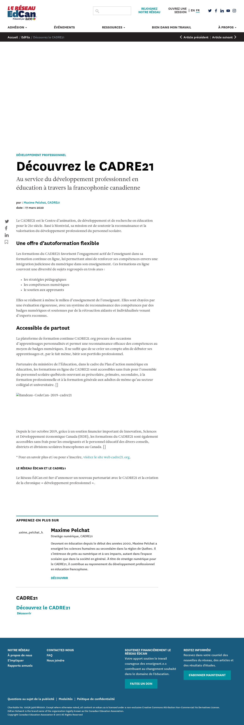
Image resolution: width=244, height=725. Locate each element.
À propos (226, 27)
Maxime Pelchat (35, 202)
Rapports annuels (20, 665)
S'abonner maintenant (207, 674)
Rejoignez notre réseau (149, 10)
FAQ (49, 654)
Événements (64, 27)
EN (193, 9)
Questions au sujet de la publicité (31, 698)
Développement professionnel (41, 154)
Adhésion (16, 27)
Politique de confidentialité (96, 698)
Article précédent (195, 36)
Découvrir (59, 577)
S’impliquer (16, 659)
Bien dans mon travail (171, 27)
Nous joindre (55, 659)
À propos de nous (20, 654)
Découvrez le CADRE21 (43, 607)
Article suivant (222, 36)
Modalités (66, 698)
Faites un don (141, 683)
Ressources (112, 27)
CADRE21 (53, 202)
